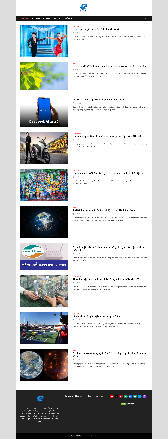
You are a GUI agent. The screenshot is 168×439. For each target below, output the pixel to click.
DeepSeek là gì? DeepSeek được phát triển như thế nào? (100, 99)
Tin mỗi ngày (68, 18)
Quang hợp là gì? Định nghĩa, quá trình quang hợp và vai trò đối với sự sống (110, 66)
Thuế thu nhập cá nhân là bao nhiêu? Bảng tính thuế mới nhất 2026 (106, 279)
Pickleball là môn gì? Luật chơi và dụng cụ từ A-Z (96, 316)
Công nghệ (36, 18)
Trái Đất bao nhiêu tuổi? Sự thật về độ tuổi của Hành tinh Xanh (104, 210)
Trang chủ (25, 18)
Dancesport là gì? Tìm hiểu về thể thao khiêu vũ (96, 29)
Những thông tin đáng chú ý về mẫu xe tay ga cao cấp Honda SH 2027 (107, 136)
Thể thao (56, 18)
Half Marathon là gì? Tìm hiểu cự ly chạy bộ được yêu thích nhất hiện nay (108, 173)
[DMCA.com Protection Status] (128, 403)
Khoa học (46, 18)
